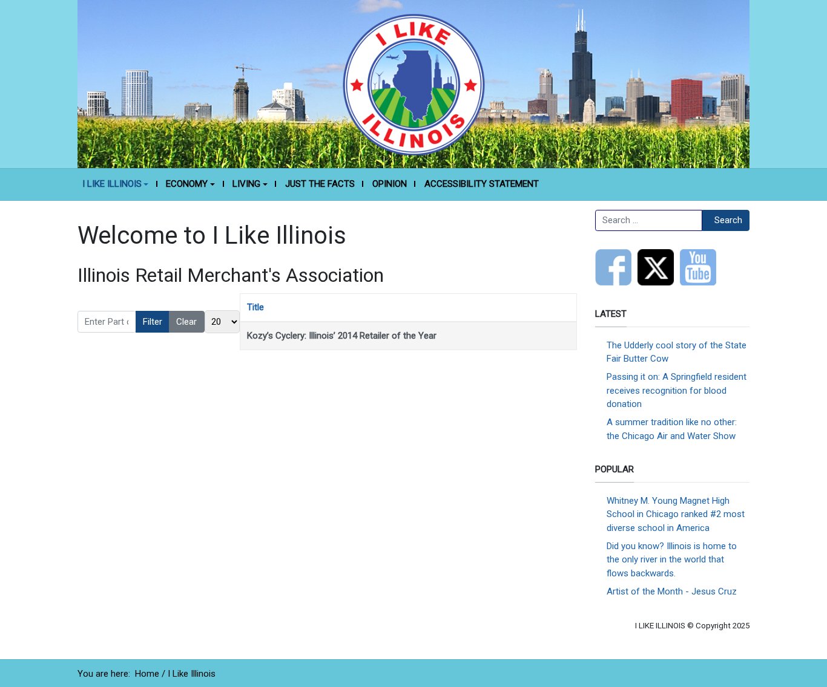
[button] (115, 184)
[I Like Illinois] (413, 83)
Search (728, 220)
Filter (152, 321)
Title (255, 307)
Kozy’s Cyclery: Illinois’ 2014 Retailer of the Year (342, 335)
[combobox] (648, 221)
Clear (186, 321)
